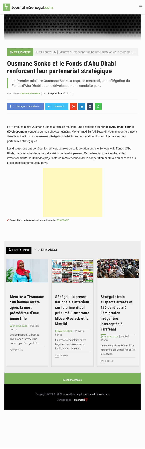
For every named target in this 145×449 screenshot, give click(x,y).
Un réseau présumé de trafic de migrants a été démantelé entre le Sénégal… (118, 349)
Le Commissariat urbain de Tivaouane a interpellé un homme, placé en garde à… (24, 339)
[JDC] (28, 6)
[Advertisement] (72, 192)
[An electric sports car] (27, 273)
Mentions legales (72, 379)
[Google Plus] (73, 106)
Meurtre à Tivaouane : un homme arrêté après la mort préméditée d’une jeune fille (27, 308)
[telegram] (90, 106)
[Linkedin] (81, 106)
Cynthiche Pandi (30, 93)
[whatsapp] (98, 106)
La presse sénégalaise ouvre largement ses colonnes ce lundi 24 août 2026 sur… (70, 344)
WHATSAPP (63, 220)
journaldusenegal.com (75, 394)
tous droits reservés (98, 394)
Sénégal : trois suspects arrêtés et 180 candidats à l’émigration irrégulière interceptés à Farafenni (117, 313)
